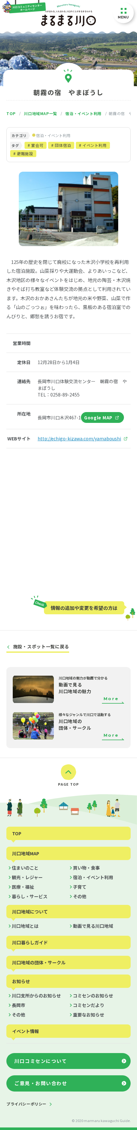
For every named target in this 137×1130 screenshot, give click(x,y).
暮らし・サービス (29, 896)
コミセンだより (88, 1005)
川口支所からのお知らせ (36, 995)
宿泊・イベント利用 (83, 113)
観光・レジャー (27, 877)
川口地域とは (25, 926)
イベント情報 (25, 1031)
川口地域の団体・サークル (39, 962)
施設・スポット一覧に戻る (41, 646)
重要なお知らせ (88, 1014)
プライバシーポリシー (26, 1103)
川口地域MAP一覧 (40, 113)
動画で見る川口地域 (93, 926)
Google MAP (98, 417)
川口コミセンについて (40, 1061)
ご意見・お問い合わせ (40, 1083)
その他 (79, 896)
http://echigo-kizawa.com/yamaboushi (79, 438)
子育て (79, 887)
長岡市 (18, 1005)
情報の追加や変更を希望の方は (84, 607)
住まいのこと (25, 868)
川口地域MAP (25, 853)
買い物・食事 (86, 868)
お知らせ (21, 981)
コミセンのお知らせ (93, 995)
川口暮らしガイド (30, 942)
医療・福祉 (23, 887)
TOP (11, 113)
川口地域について (30, 911)
